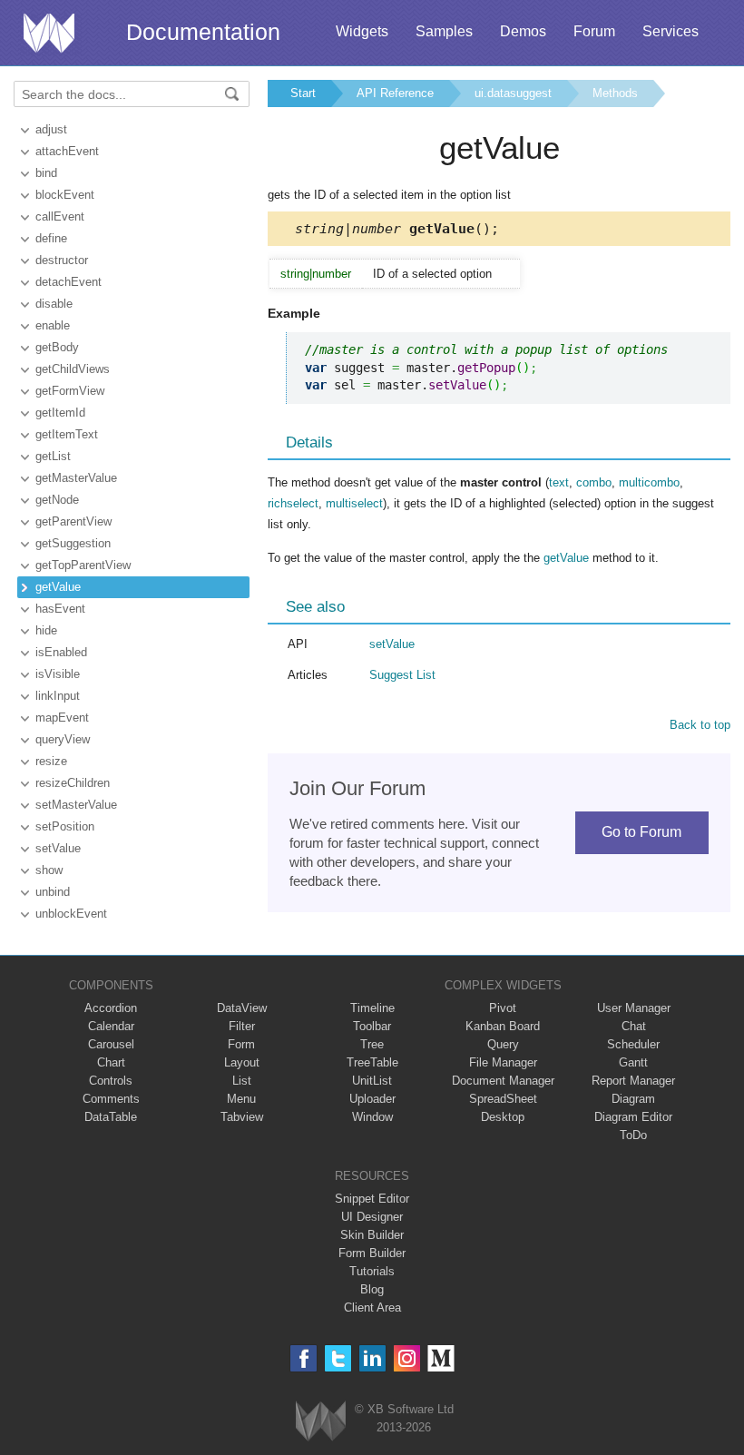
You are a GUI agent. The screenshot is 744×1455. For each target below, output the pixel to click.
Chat (634, 1026)
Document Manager (503, 1080)
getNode (57, 499)
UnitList (372, 1080)
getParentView (73, 521)
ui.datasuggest (513, 93)
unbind (52, 892)
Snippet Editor (372, 1198)
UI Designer (372, 1217)
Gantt (633, 1062)
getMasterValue (76, 478)
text (559, 482)
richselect (293, 503)
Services (670, 31)
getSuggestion (73, 543)
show (49, 870)
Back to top (700, 725)
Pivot (502, 1008)
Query (503, 1044)
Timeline (372, 1008)
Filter (242, 1026)
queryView (62, 739)
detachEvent (68, 282)
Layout (241, 1062)
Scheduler (633, 1044)
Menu (241, 1099)
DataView (242, 1008)
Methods (615, 93)
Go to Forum (641, 832)
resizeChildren (72, 783)
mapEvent (62, 717)
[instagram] (407, 1358)
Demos (523, 31)
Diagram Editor (633, 1117)
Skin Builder (372, 1235)
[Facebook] (303, 1358)
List (241, 1080)
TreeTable (372, 1062)
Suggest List (402, 675)
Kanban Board (502, 1026)
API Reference (395, 93)
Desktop (502, 1117)
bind (46, 173)
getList (53, 456)
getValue (58, 587)
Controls (110, 1080)
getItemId (60, 412)
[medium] (441, 1358)
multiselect (354, 503)
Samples (444, 31)
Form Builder (372, 1253)
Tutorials (372, 1271)
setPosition (64, 826)
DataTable (110, 1117)
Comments (111, 1099)
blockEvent (64, 195)
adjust (51, 129)
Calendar (111, 1026)
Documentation (203, 31)
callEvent (59, 216)
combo (594, 482)
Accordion (110, 1008)
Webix (321, 1421)
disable (54, 303)
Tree (372, 1044)
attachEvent (67, 151)
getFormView (69, 391)
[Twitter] (338, 1358)
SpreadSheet (503, 1099)
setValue (58, 848)
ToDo (633, 1135)
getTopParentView (83, 565)
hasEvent (60, 608)
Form (241, 1044)
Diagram (633, 1099)
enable (52, 325)
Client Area (372, 1307)
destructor (61, 260)
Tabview (241, 1117)
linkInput (57, 696)
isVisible (57, 674)
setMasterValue (76, 804)
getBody (57, 347)
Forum (594, 31)
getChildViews (72, 369)
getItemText (66, 434)
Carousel (111, 1044)
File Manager (503, 1062)
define (51, 238)
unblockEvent (71, 913)
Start (303, 93)
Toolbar (372, 1026)
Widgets (362, 31)
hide (46, 630)
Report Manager (633, 1080)
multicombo (649, 482)
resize (51, 761)
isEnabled (61, 652)
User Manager (634, 1008)
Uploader (372, 1099)
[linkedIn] (372, 1358)
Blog (372, 1289)
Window (372, 1117)
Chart (111, 1062)
